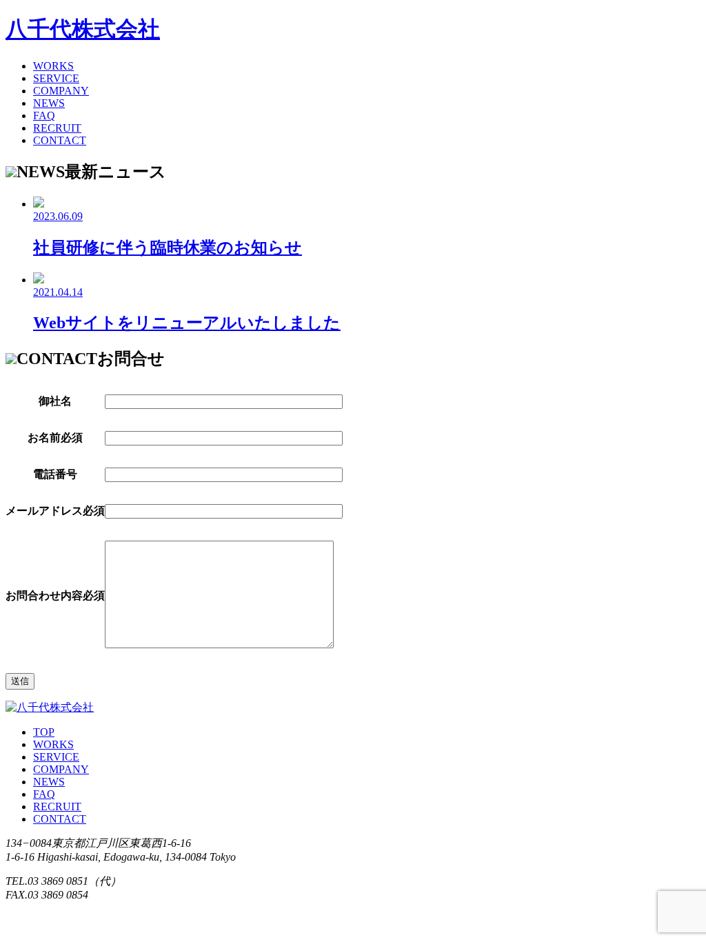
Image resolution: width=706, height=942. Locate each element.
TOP (43, 732)
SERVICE (56, 78)
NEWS (49, 103)
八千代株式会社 (83, 29)
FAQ (44, 115)
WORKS (53, 66)
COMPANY (61, 91)
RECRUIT (57, 128)
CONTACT (59, 140)
